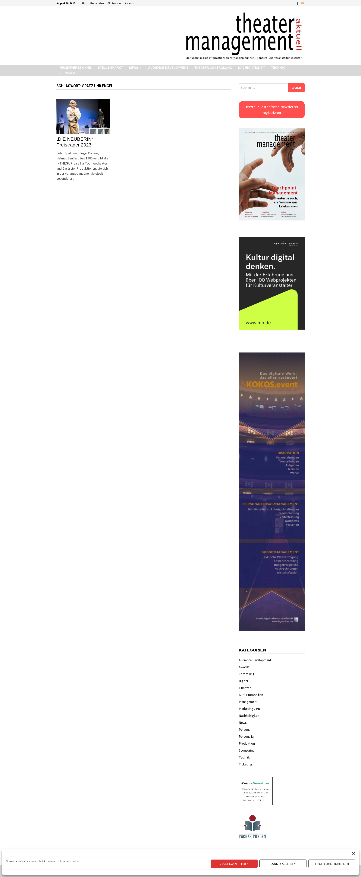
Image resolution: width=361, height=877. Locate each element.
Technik (278, 67)
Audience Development (168, 67)
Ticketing (245, 764)
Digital (243, 681)
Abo (84, 3)
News (133, 67)
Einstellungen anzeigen (332, 864)
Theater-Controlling (213, 67)
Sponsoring (247, 750)
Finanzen (245, 688)
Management (248, 702)
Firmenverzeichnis (75, 67)
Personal (245, 729)
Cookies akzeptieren (234, 864)
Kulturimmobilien (251, 695)
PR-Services (114, 3)
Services (67, 73)
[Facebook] (298, 3)
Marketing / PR (249, 708)
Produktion (247, 743)
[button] (353, 853)
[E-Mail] (302, 3)
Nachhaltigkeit (251, 67)
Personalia (246, 736)
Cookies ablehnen (283, 864)
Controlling (246, 674)
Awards (129, 3)
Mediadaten (97, 3)
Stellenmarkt (110, 67)
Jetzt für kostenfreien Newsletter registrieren (271, 109)
